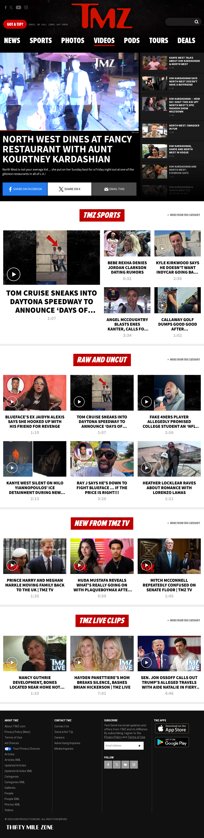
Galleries (10, 787)
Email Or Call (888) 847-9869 (48, 24)
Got (15, 24)
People (9, 793)
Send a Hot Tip (63, 731)
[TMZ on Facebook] (5, 7)
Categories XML (15, 782)
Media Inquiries (64, 748)
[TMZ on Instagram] (26, 7)
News (12, 41)
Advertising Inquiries (67, 743)
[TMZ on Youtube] (18, 7)
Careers (59, 737)
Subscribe (140, 746)
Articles (10, 754)
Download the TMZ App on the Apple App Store (172, 728)
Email (117, 189)
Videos (104, 41)
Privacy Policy (113, 737)
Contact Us (61, 726)
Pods (132, 41)
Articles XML (13, 759)
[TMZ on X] (11, 7)
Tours (158, 41)
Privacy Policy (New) (17, 731)
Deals (186, 41)
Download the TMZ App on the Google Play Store (172, 742)
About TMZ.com (15, 726)
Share (27, 189)
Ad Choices (12, 743)
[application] (69, 92)
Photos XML (12, 804)
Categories (12, 776)
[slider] (69, 130)
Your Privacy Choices (26, 748)
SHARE (72, 189)
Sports (41, 41)
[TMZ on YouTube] (125, 765)
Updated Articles (15, 765)
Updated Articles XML (18, 771)
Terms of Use (13, 737)
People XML (12, 799)
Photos (72, 41)
